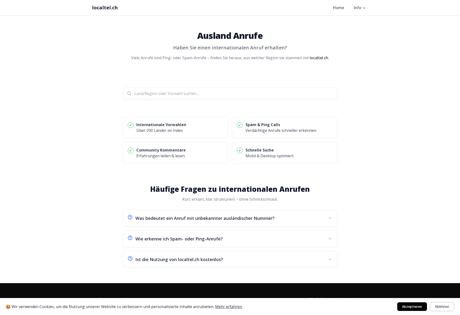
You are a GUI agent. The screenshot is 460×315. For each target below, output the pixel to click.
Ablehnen (442, 306)
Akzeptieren (412, 306)
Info (357, 7)
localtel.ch (105, 7)
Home (338, 7)
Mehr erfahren (228, 306)
